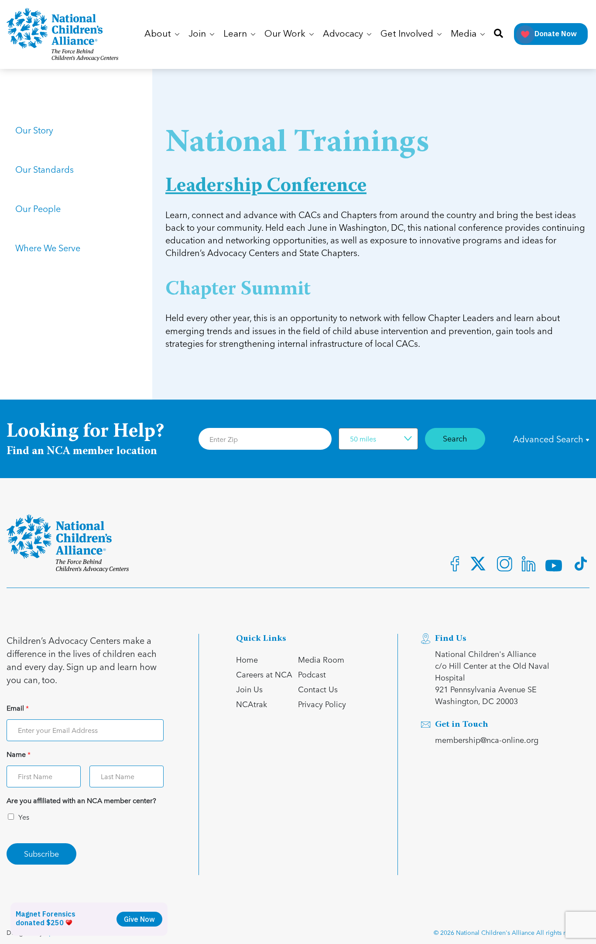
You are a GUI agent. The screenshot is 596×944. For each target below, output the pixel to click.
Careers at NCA (264, 674)
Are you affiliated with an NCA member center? (81, 800)
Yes (23, 817)
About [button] (158, 34)
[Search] (498, 34)
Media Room (321, 659)
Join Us (249, 689)
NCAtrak (251, 704)
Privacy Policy (322, 704)
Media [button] (465, 34)
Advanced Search (549, 438)
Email (18, 708)
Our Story (34, 130)
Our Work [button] (286, 34)
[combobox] (378, 439)
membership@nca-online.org (486, 740)
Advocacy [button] (344, 34)
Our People (38, 208)
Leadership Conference (266, 186)
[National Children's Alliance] (62, 34)
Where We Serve (47, 247)
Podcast (312, 674)
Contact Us (318, 689)
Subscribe (41, 853)
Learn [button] (236, 34)
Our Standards (44, 169)
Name (19, 754)
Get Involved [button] (407, 34)
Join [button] (198, 34)
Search (455, 438)
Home (247, 659)
